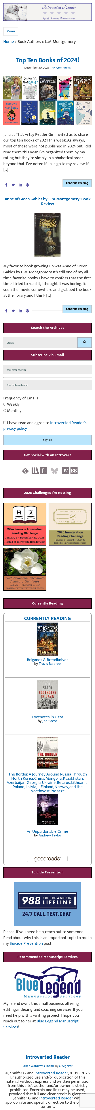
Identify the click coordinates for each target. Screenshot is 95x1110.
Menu (10, 31)
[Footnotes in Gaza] (47, 694)
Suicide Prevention (26, 943)
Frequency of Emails (20, 398)
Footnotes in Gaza (47, 717)
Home (8, 41)
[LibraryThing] (43, 470)
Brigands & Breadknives (47, 659)
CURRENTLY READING (47, 618)
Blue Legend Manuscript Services (41, 1024)
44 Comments (61, 67)
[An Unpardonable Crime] (47, 809)
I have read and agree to (45, 426)
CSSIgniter (65, 1065)
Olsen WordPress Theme (39, 1065)
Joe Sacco (49, 721)
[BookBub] (74, 470)
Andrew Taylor (50, 835)
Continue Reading (77, 183)
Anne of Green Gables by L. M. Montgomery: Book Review (47, 201)
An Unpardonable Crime (47, 831)
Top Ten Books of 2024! (47, 60)
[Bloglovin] (65, 470)
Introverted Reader (48, 1057)
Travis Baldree (50, 664)
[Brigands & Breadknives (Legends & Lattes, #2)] (47, 639)
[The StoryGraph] (35, 470)
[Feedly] (25, 470)
